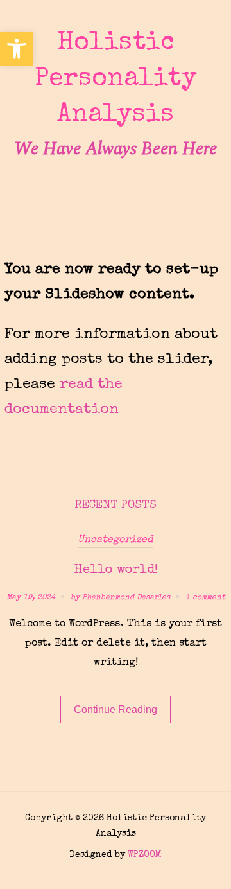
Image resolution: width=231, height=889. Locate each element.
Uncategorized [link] (115, 540)
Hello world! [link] (116, 570)
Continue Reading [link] (115, 709)
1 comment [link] (205, 598)
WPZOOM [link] (145, 854)
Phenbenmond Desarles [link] (126, 598)
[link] (16, 49)
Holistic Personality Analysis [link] (116, 79)
